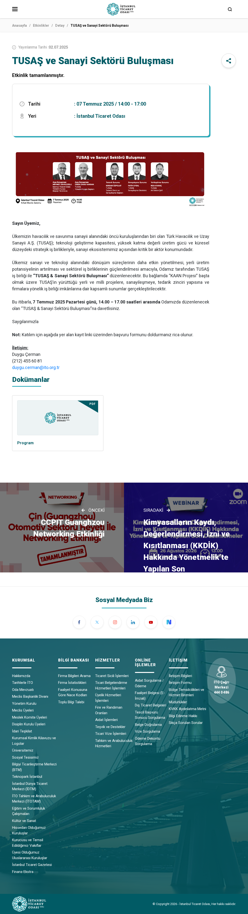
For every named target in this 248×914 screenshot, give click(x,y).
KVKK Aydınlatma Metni (187, 709)
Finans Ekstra (22, 872)
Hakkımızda (21, 676)
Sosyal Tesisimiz (25, 757)
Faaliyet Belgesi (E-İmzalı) (150, 696)
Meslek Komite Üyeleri (29, 717)
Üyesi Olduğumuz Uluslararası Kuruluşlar (29, 855)
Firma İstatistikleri (72, 682)
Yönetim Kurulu (24, 703)
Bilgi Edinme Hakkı (183, 716)
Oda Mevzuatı (23, 690)
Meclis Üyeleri (23, 710)
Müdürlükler (178, 702)
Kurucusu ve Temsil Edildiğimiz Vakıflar (27, 843)
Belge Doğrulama (148, 724)
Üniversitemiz (22, 750)
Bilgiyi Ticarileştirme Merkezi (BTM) (34, 767)
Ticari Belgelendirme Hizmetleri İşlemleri (111, 685)
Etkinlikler (41, 25)
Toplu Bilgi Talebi (71, 702)
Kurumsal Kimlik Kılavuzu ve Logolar (34, 741)
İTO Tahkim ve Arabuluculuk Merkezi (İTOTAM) (34, 799)
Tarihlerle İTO (22, 682)
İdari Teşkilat (22, 731)
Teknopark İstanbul (27, 776)
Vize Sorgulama (147, 731)
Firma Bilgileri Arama (74, 676)
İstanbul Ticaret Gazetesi (32, 865)
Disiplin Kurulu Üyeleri (28, 724)
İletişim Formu (180, 682)
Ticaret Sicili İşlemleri (112, 676)
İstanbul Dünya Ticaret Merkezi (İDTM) (29, 786)
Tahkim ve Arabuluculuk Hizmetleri (113, 743)
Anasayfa (19, 25)
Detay (59, 25)
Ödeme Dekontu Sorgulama (147, 741)
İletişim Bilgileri (180, 676)
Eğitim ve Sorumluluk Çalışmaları (28, 811)
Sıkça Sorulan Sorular (186, 723)
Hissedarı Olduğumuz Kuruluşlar (29, 830)
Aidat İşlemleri (106, 720)
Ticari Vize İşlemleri (110, 733)
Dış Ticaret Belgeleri (150, 705)
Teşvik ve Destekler (110, 727)
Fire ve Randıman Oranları (108, 710)
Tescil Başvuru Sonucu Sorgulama (150, 715)
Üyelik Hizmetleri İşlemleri (108, 698)
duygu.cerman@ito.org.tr (36, 367)
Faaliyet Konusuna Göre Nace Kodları (72, 692)
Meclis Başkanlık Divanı (30, 696)
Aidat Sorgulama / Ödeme (149, 683)
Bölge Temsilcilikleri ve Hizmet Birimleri (186, 692)
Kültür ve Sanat (24, 821)
